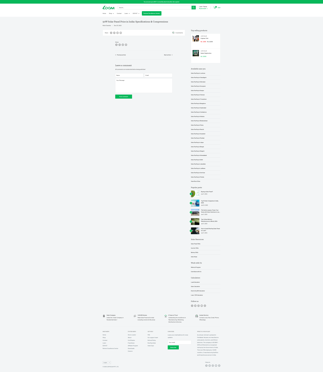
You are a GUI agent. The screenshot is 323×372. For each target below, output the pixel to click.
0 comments (179, 33)
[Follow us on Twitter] (195, 305)
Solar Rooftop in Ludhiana (198, 168)
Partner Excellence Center (152, 13)
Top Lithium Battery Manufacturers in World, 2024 (209, 220)
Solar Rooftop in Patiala (197, 177)
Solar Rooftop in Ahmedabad (199, 155)
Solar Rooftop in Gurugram (198, 86)
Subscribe (173, 347)
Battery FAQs (194, 252)
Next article (167, 55)
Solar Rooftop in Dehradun (198, 82)
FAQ (149, 335)
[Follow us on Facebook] (192, 305)
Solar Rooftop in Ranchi (197, 129)
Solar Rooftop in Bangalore (198, 103)
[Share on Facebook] (111, 32)
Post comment (123, 96)
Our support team (153, 337)
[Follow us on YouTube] (202, 305)
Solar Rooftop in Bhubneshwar (199, 120)
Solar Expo (151, 345)
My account (202, 8)
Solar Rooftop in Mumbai (197, 138)
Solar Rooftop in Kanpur (197, 90)
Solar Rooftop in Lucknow (198, 73)
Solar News (194, 256)
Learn (126, 13)
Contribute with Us (196, 271)
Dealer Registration (206, 53)
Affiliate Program (133, 345)
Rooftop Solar (152, 343)
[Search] (194, 7)
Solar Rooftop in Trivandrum (199, 99)
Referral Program (196, 267)
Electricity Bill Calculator (198, 291)
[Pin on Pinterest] (114, 32)
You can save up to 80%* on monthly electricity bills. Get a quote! (161, 2)
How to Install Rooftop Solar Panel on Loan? (210, 229)
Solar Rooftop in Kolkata (197, 116)
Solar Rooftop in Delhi (197, 159)
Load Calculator (195, 282)
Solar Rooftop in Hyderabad (198, 108)
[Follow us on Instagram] (198, 305)
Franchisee (131, 343)
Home (104, 13)
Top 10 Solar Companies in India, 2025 (210, 202)
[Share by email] (121, 32)
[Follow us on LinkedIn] (205, 305)
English (105, 362)
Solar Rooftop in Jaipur (197, 142)
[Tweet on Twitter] (117, 32)
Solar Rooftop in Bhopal (197, 146)
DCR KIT (135, 13)
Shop (110, 13)
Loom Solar (204, 36)
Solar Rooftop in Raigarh (197, 151)
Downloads (131, 348)
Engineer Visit (204, 38)
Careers (130, 351)
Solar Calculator (195, 286)
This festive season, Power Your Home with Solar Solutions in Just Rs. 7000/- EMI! (210, 211)
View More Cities (195, 181)
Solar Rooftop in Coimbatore (199, 112)
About (129, 337)
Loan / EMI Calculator (197, 295)
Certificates (131, 340)
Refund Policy (152, 340)
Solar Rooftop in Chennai (198, 94)
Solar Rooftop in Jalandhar (198, 164)
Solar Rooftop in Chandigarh (198, 77)
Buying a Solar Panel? (207, 191)
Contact (119, 13)
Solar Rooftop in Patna (197, 125)
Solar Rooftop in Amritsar (198, 172)
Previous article (121, 55)
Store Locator (132, 335)
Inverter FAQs (195, 248)
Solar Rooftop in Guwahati (198, 133)
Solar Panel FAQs (195, 244)
